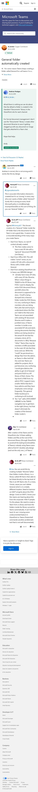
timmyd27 (13, 184)
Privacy (23, 782)
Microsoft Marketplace (8, 732)
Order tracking (6, 628)
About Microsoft (7, 752)
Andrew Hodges (14, 91)
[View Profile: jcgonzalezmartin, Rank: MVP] (4, 166)
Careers (5, 748)
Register (26, 3)
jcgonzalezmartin (13, 165)
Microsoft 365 (6, 692)
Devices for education (8, 652)
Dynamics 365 (6, 688)
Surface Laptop (6, 585)
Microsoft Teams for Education (10, 655)
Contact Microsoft (13, 782)
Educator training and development (12, 665)
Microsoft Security (7, 685)
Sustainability (6, 772)
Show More (7, 75)
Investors (5, 762)
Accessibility (6, 769)
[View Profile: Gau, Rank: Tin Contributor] (10, 428)
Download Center (7, 618)
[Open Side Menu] (3, 3)
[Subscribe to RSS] (26, 572)
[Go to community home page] (7, 3)
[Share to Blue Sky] (22, 572)
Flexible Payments (7, 639)
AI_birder (11, 47)
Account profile (6, 615)
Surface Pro (5, 582)
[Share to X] (15, 572)
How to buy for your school (9, 662)
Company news (6, 755)
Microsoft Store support (9, 622)
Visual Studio (6, 739)
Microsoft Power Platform (9, 695)
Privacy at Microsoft (8, 758)
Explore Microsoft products (9, 602)
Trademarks (25, 784)
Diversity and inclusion (8, 765)
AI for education (7, 672)
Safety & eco (6, 786)
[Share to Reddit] (19, 572)
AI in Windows (6, 598)
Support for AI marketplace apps (11, 725)
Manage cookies (7, 784)
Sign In (33, 3)
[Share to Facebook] (12, 572)
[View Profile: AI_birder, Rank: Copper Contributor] (4, 47)
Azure (4, 715)
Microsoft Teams (8, 9)
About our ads (22, 786)
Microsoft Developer (8, 718)
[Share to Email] (29, 572)
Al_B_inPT (15, 220)
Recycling (14, 786)
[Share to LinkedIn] (8, 572)
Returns (5, 625)
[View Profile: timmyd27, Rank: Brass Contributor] (7, 185)
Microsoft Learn (7, 722)
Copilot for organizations (9, 592)
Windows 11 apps (7, 605)
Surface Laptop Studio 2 (9, 588)
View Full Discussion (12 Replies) (13, 157)
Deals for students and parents (10, 668)
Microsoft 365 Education (9, 658)
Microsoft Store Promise (9, 635)
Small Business (6, 705)
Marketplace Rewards (8, 735)
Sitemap (5, 782)
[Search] (21, 3)
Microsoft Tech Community (9, 728)
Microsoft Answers (25, 25)
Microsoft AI (6, 682)
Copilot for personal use (9, 595)
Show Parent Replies (7, 161)
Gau (14, 427)
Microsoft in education (8, 648)
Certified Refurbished (8, 632)
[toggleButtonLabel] (34, 8)
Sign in (11, 548)
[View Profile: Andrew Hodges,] (6, 92)
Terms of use (16, 784)
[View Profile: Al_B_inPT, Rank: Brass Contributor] (8, 221)
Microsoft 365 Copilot (8, 702)
